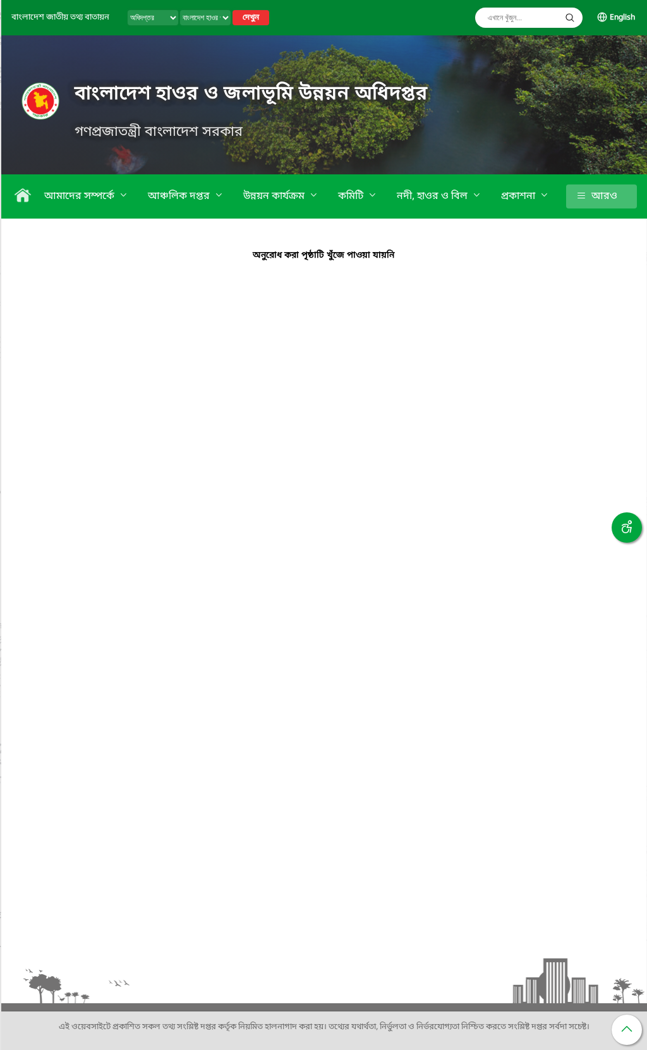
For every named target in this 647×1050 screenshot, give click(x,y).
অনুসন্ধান (570, 18)
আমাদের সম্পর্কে (80, 196)
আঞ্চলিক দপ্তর (180, 196)
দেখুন (251, 18)
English (622, 18)
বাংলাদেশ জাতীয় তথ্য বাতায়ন (60, 17)
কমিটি (352, 196)
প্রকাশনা (519, 196)
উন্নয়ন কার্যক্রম (275, 196)
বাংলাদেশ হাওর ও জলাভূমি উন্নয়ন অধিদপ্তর (251, 94)
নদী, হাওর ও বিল (433, 196)
